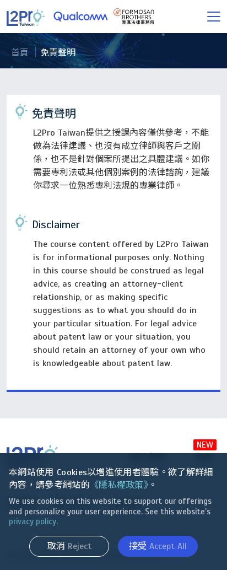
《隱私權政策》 (119, 485)
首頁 (20, 52)
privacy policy (32, 521)
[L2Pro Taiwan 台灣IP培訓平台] (80, 16)
